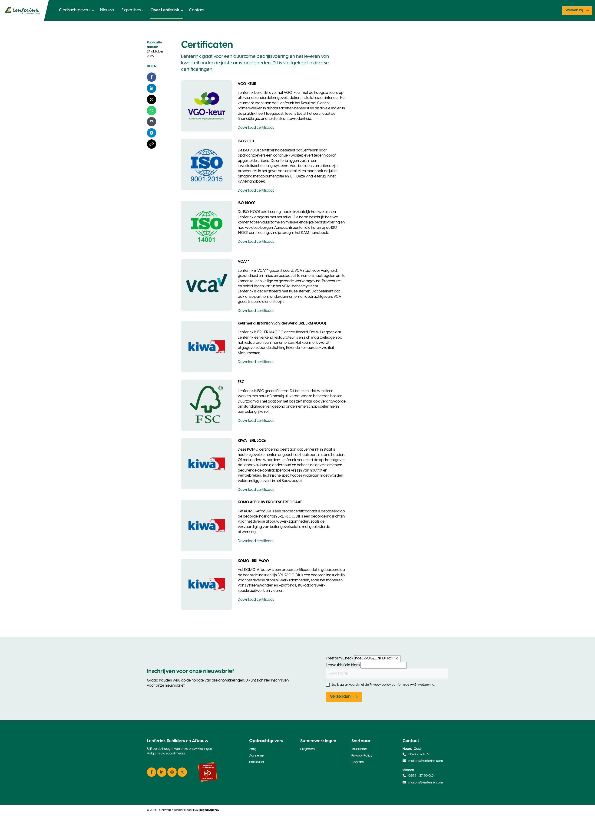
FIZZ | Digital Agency (206, 810)
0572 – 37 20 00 (420, 776)
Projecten (307, 749)
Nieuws (107, 10)
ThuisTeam (359, 749)
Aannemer (257, 755)
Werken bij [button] (574, 10)
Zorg (252, 749)
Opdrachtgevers (74, 10)
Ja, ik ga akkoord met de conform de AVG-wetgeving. (383, 685)
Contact (197, 10)
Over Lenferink (164, 10)
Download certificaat (256, 128)
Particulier (256, 762)
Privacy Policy (362, 755)
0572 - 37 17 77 (419, 754)
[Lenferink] (24, 10)
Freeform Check (340, 658)
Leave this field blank (343, 665)
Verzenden (340, 697)
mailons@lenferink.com (425, 761)
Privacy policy (380, 685)
